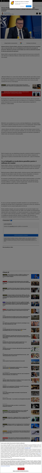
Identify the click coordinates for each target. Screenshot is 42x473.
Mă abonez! (29, 6)
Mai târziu (22, 6)
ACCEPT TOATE (21, 468)
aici (38, 453)
